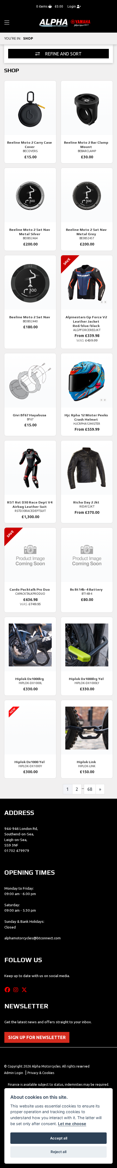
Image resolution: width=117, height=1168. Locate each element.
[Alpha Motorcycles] (65, 22)
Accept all (58, 1138)
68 (89, 789)
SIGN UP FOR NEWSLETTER (37, 1037)
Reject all (58, 1152)
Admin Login (13, 1073)
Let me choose (72, 1123)
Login (72, 6)
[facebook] (8, 990)
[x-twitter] (25, 990)
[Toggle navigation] (7, 23)
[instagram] (17, 990)
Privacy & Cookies (40, 1073)
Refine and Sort (63, 53)
